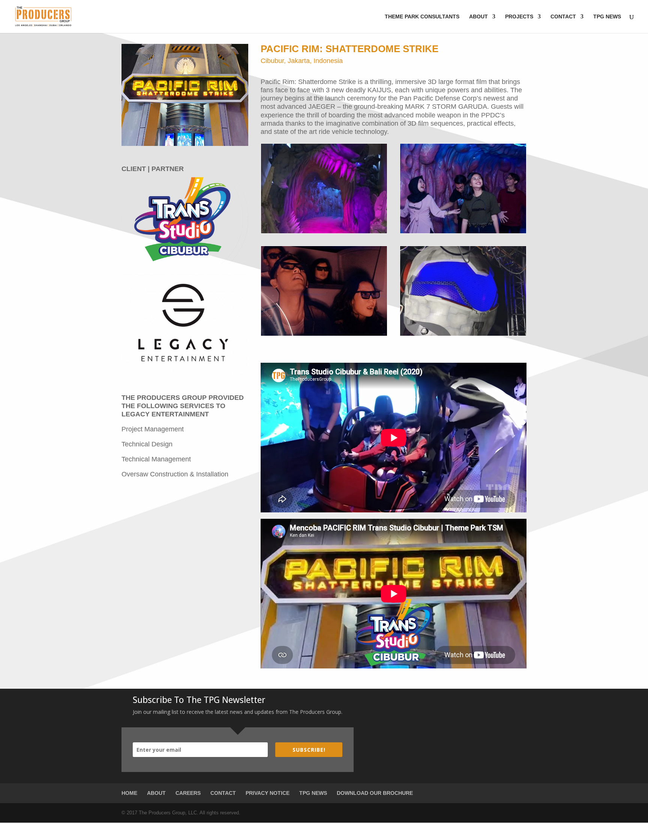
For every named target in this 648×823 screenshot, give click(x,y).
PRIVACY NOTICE (268, 793)
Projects (519, 17)
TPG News (607, 17)
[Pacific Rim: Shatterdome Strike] (324, 335)
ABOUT (156, 793)
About (478, 17)
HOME (129, 793)
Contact (563, 17)
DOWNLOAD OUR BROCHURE (375, 793)
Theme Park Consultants (422, 17)
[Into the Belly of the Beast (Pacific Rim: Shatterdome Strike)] (463, 233)
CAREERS (188, 793)
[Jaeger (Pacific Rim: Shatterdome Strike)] (463, 335)
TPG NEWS (313, 793)
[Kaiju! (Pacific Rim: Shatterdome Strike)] (324, 233)
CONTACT (223, 793)
